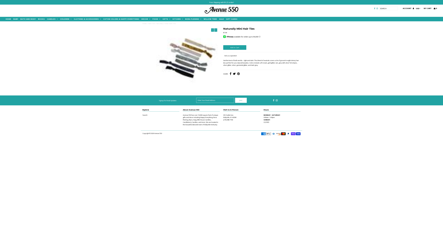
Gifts (165, 19)
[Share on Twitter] (234, 74)
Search (144, 115)
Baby (15, 19)
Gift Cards (231, 19)
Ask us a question (230, 56)
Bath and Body (28, 19)
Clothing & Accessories (86, 19)
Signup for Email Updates (168, 100)
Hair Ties (151, 23)
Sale (221, 19)
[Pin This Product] (238, 74)
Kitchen (177, 19)
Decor (144, 19)
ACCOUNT (407, 8)
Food (155, 19)
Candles (51, 19)
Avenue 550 (158, 133)
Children (64, 19)
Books (41, 19)
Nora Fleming (192, 19)
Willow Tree (210, 19)
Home (8, 19)
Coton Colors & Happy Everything (121, 19)
